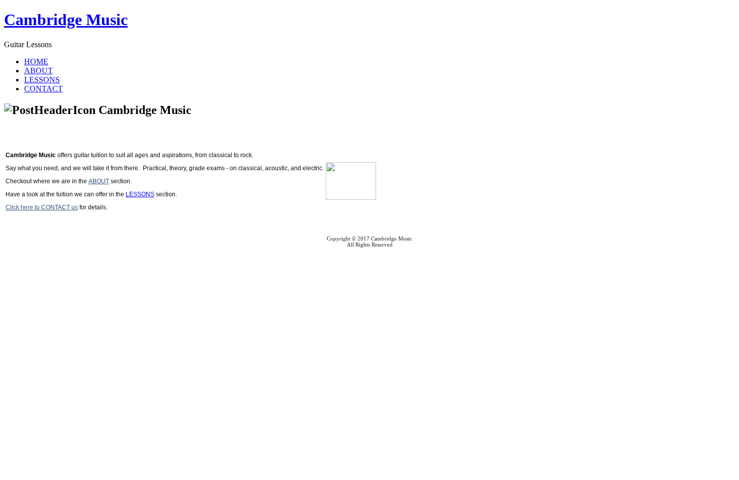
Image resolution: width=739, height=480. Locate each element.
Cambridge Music (66, 20)
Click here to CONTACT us (42, 207)
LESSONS (140, 194)
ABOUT (98, 181)
